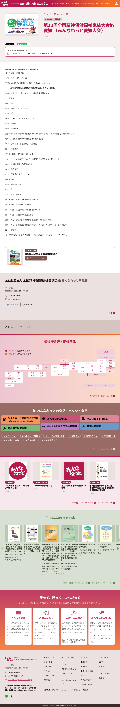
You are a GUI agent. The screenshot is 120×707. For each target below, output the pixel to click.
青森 (105, 357)
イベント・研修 (68, 657)
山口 (18, 367)
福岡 (18, 373)
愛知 (73, 369)
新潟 (87, 363)
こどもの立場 (108, 385)
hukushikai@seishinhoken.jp (20, 679)
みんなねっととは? (88, 657)
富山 (73, 363)
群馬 (92, 366)
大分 (18, 376)
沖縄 (9, 385)
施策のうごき (49, 657)
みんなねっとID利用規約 (79, 690)
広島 (28, 369)
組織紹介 (84, 662)
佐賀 (9, 373)
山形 (101, 363)
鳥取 (37, 366)
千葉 (110, 371)
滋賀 (64, 366)
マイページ (103, 657)
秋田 (101, 360)
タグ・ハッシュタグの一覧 (101, 449)
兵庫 (46, 367)
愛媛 (32, 373)
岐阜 (73, 366)
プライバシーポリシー (60, 690)
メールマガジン (105, 673)
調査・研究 (48, 666)
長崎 (9, 376)
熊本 (9, 378)
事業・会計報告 (87, 671)
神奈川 (96, 374)
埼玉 (101, 369)
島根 (28, 366)
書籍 (64, 664)
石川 (64, 360)
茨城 (110, 369)
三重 (64, 371)
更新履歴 (47, 680)
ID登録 (102, 666)
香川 (41, 373)
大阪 (55, 371)
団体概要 (47, 690)
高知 (32, 376)
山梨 (92, 370)
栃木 (101, 366)
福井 (64, 363)
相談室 (101, 678)
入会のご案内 (86, 680)
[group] (54, 3)
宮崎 (18, 378)
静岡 (82, 371)
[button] (110, 3)
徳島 (41, 376)
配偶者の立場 (92, 385)
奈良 (64, 369)
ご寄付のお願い (87, 684)
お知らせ (47, 671)
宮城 (110, 363)
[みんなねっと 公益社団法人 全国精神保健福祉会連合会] (21, 659)
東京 (101, 371)
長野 (82, 367)
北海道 (105, 352)
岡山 (37, 369)
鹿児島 (14, 381)
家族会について (87, 675)
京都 (55, 367)
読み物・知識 (49, 675)
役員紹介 (84, 666)
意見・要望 (48, 662)
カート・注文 (67, 673)
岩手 (110, 360)
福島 (110, 366)
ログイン (102, 662)
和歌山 (60, 374)
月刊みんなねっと (69, 669)
